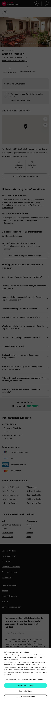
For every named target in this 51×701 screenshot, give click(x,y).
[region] (25, 674)
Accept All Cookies (26, 685)
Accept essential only (25, 697)
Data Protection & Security (26, 679)
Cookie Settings (25, 691)
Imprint (40, 679)
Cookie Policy (10, 679)
